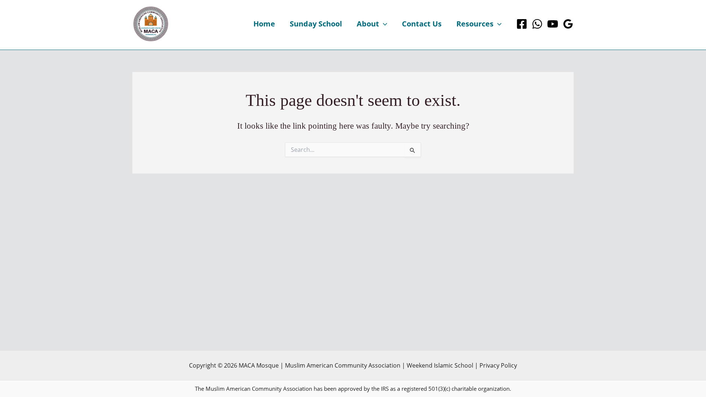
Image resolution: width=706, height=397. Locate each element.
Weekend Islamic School (440, 365)
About (368, 24)
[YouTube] (552, 23)
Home (264, 24)
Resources (474, 24)
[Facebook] (521, 23)
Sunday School (316, 24)
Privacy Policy (498, 365)
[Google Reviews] (568, 23)
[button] (383, 24)
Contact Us (422, 24)
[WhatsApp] (537, 23)
